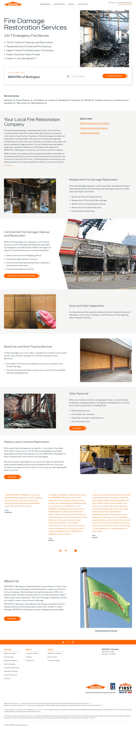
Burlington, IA (9, 100)
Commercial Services (89, 133)
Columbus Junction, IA (104, 100)
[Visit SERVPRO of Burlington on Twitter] (68, 642)
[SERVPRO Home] (13, 4)
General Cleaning (10, 675)
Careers (29, 657)
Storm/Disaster (9, 664)
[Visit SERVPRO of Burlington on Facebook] (73, 642)
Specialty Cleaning (11, 671)
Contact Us (83, 4)
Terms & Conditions (54, 653)
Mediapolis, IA (64, 100)
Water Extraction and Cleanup (95, 123)
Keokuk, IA (53, 100)
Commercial (59, 4)
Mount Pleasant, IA (24, 100)
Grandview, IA (9, 103)
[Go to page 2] (68, 551)
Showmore (8, 165)
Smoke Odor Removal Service (94, 128)
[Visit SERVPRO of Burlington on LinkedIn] (63, 642)
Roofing (7, 678)
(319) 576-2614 (125, 5)
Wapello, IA (88, 100)
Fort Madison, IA (40, 100)
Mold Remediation (10, 660)
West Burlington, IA (39, 103)
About (71, 4)
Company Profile (32, 653)
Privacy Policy (52, 657)
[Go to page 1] (66, 551)
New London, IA (23, 103)
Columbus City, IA (121, 100)
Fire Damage (9, 657)
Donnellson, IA (77, 100)
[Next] (75, 550)
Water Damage (10, 653)
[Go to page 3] (70, 551)
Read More (11, 619)
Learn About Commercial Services (21, 276)
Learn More (77, 428)
